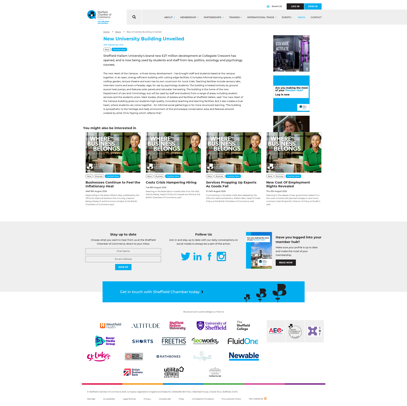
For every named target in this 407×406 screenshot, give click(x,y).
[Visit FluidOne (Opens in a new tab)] (243, 341)
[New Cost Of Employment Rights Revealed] (293, 152)
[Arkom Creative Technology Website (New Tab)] (265, 399)
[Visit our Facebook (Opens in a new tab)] (209, 257)
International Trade (261, 17)
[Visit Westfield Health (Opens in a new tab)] (111, 325)
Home (106, 32)
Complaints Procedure (203, 399)
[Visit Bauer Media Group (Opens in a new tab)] (105, 341)
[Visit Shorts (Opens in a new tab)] (143, 341)
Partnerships (213, 17)
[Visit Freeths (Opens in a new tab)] (174, 341)
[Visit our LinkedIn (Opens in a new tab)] (197, 257)
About (168, 17)
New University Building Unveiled (144, 32)
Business (99, 176)
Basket (277, 6)
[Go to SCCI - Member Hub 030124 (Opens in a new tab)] (291, 93)
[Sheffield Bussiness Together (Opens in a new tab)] (314, 331)
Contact (316, 17)
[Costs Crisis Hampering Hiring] (173, 152)
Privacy (147, 399)
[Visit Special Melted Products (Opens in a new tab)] (134, 356)
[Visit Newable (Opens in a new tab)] (243, 356)
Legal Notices (129, 399)
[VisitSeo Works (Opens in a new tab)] (205, 341)
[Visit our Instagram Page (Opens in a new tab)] (221, 257)
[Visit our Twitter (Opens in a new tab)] (185, 257)
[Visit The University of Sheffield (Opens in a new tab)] (211, 325)
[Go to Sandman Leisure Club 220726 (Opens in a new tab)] (291, 53)
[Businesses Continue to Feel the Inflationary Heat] (113, 152)
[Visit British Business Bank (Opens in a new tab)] (133, 372)
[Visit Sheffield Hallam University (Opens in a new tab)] (177, 325)
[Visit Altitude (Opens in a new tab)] (146, 325)
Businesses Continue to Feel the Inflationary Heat (113, 184)
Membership (188, 17)
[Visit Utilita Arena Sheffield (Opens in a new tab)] (174, 372)
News (301, 17)
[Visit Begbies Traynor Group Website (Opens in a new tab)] (295, 331)
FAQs (181, 399)
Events (286, 17)
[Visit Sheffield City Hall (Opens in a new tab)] (215, 372)
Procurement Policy (231, 399)
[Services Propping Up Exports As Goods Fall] (233, 152)
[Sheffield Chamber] (99, 17)
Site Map (91, 399)
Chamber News (119, 50)
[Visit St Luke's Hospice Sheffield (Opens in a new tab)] (98, 356)
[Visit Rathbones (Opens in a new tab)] (168, 356)
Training (234, 17)
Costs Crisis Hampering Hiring (171, 182)
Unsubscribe (165, 399)
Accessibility (109, 399)
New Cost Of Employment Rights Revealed (288, 184)
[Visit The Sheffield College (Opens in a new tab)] (243, 325)
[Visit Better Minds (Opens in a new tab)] (203, 356)
